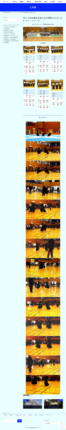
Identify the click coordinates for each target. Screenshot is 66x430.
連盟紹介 (11, 415)
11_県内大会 (12, 33)
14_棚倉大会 (6, 37)
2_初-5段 (9, 25)
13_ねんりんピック (14, 35)
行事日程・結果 (18, 415)
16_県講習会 (6, 39)
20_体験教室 (6, 42)
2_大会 (31, 395)
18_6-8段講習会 (6, 40)
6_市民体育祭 (12, 26)
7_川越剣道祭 (6, 28)
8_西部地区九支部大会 (8, 30)
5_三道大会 (5, 26)
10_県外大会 (6, 33)
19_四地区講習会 (14, 40)
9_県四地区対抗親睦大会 (8, 32)
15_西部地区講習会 (13, 37)
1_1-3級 (5, 25)
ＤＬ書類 (29, 415)
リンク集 (35, 415)
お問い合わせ (41, 415)
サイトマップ (48, 415)
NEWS (24, 415)
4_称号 (17, 25)
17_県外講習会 (12, 39)
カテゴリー (5, 17)
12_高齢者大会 (6, 35)
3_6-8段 (13, 25)
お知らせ (5, 415)
